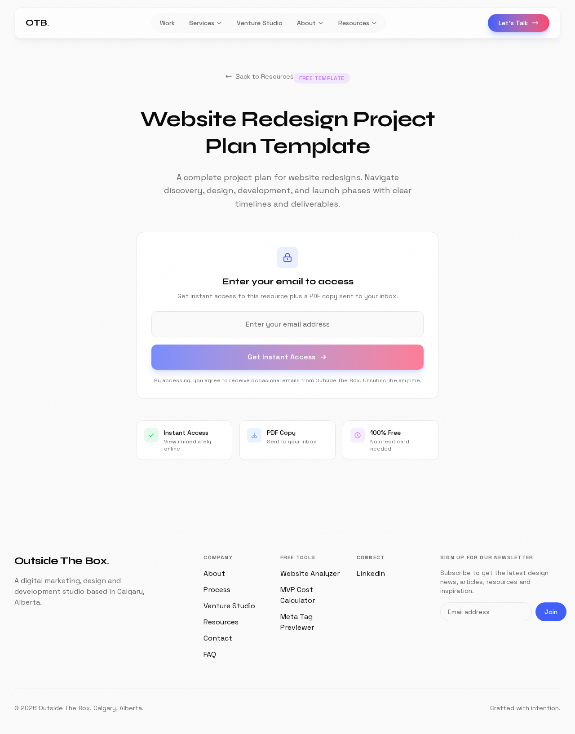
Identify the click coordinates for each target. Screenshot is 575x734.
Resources (221, 622)
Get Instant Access (281, 357)
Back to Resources (265, 76)
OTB (37, 22)
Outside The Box (61, 560)
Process (216, 589)
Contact (217, 638)
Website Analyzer (310, 573)
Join (550, 612)
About (214, 573)
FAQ (209, 654)
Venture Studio (229, 605)
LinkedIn (371, 573)
